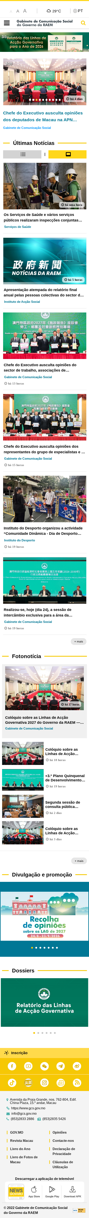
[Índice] (6, 23)
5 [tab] (49, 948)
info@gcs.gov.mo (24, 1113)
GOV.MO (16, 1132)
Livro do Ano (20, 1149)
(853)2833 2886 (22, 1119)
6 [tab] (53, 948)
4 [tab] (44, 948)
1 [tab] (32, 948)
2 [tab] (36, 948)
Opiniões (60, 1132)
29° (56, 11)
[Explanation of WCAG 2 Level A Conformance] (79, 1210)
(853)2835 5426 (54, 1119)
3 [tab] (40, 948)
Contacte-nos (63, 1140)
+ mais (78, 641)
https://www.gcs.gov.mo (28, 1108)
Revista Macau (21, 1140)
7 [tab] (57, 948)
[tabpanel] (44, 916)
